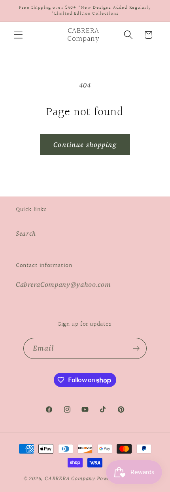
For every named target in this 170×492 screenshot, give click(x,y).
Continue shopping (85, 144)
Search (26, 233)
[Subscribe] (137, 348)
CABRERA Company (70, 478)
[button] (18, 35)
